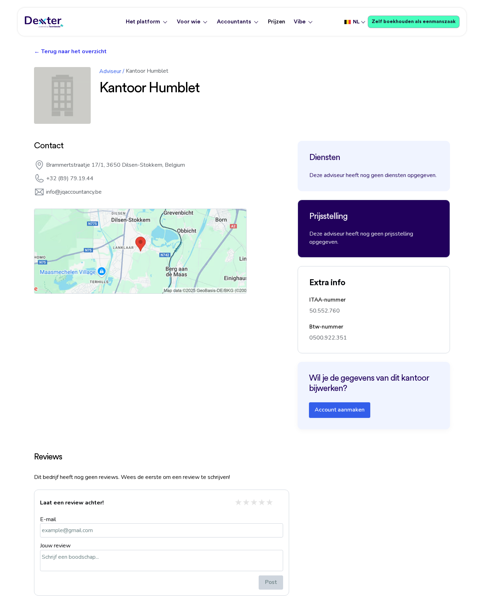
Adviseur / (111, 71)
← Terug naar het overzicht (70, 51)
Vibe (299, 21)
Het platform (143, 21)
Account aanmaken (340, 410)
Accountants (234, 21)
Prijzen (276, 21)
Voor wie (188, 21)
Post (271, 582)
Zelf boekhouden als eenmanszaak (414, 21)
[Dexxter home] (44, 22)
